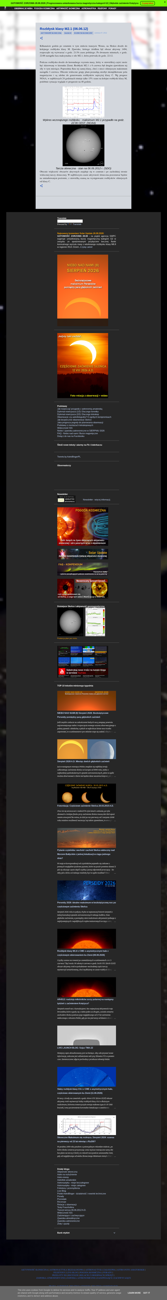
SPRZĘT (109, 1275)
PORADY (107, 1272)
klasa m (67, 33)
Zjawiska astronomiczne (68, 1221)
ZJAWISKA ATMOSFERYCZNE (50, 1277)
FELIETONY (59, 1272)
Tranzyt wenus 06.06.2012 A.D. (71, 1210)
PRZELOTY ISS (59, 1275)
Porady (60, 1196)
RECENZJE (73, 1275)
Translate (77, 224)
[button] (41, 38)
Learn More (134, 1293)
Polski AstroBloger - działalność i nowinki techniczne (81, 1194)
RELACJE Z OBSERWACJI (92, 1275)
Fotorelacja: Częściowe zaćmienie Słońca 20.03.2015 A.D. (85, 806)
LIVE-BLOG (72, 1272)
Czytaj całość (86, 247)
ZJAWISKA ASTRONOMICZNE (81, 1277)
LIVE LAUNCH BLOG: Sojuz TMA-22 (75, 1048)
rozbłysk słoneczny (83, 33)
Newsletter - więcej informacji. (97, 500)
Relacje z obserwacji (67, 1204)
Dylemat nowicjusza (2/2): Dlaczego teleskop (78, 414)
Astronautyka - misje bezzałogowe (73, 1183)
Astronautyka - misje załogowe (71, 1185)
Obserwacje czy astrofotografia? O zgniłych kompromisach (84, 417)
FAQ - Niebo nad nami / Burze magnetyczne (77, 433)
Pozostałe (62, 1199)
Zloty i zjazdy (63, 1224)
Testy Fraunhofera (65, 1207)
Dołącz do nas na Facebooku (70, 436)
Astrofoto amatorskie (66, 1180)
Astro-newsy (63, 1177)
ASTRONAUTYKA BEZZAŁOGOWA (67, 1269)
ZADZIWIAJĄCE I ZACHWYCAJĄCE (114, 1277)
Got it (146, 1293)
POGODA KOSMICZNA (91, 1272)
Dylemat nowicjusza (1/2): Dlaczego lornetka (78, 411)
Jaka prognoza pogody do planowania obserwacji (80, 422)
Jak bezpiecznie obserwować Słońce (74, 420)
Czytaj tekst (147, 3)
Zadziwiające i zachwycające (70, 1215)
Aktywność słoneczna (51, 33)
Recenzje (61, 1202)
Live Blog (61, 1191)
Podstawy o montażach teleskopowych (75, 425)
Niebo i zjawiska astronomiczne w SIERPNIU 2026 (81, 431)
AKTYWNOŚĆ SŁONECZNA (34, 1269)
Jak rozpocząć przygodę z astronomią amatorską (79, 409)
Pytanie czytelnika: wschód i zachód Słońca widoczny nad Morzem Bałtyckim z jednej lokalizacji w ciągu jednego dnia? (86, 854)
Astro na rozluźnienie (67, 1174)
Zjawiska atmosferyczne (68, 1218)
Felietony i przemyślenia (68, 1188)
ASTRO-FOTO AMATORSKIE (130, 1269)
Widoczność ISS (65, 428)
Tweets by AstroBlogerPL (69, 457)
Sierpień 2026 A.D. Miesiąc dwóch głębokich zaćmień (83, 761)
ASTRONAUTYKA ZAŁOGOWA (100, 1269)
